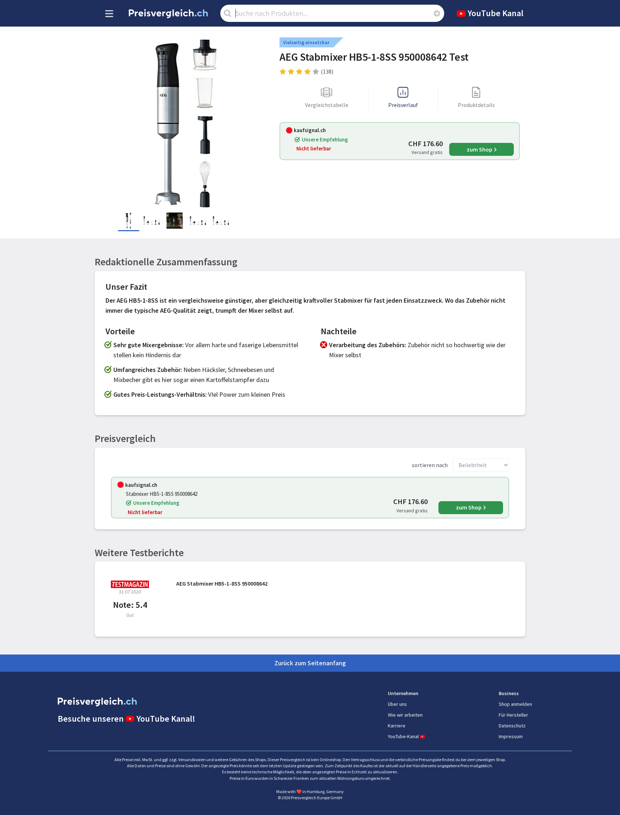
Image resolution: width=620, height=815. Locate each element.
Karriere (396, 725)
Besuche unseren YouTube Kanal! (126, 718)
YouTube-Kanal (403, 736)
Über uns (397, 704)
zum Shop (479, 149)
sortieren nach (430, 465)
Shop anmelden (515, 704)
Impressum (511, 736)
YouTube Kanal (495, 13)
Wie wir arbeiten (405, 715)
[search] (436, 13)
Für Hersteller (513, 715)
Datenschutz (512, 725)
